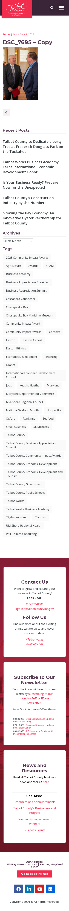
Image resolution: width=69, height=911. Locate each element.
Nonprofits (54, 410)
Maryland (53, 385)
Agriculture (13, 266)
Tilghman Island (16, 517)
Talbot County (15, 435)
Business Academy (18, 274)
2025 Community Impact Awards (27, 258)
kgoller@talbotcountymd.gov (34, 609)
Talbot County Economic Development (31, 464)
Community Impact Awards (23, 332)
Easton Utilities (16, 348)
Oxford (10, 419)
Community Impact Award (23, 323)
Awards (33, 266)
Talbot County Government (24, 484)
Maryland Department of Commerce (30, 394)
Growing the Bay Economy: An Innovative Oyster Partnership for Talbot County (32, 218)
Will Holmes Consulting (21, 534)
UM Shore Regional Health (23, 526)
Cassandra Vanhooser (20, 299)
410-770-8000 (34, 604)
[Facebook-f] (18, 889)
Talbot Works (15, 501)
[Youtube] (39, 889)
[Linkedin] (29, 889)
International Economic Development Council (30, 375)
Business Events (34, 830)
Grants (10, 365)
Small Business (16, 427)
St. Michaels (41, 427)
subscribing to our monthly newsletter (36, 698)
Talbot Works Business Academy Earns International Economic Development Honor (31, 167)
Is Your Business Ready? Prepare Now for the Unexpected (30, 185)
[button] (61, 8)
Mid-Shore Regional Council (24, 402)
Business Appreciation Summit (26, 291)
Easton (10, 340)
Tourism (40, 517)
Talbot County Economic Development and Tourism (34, 474)
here (46, 782)
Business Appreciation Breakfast (28, 282)
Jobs (9, 385)
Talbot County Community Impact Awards (33, 456)
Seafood (48, 419)
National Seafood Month (22, 410)
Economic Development (21, 357)
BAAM (50, 266)
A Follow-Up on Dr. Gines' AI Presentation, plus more (33, 732)
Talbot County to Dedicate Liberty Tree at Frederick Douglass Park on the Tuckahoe (33, 146)
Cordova (54, 332)
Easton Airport (32, 340)
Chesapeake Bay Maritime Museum (29, 315)
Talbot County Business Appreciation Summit (31, 445)
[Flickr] (50, 889)
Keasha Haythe (29, 385)
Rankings (29, 419)
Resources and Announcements (35, 802)
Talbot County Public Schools (25, 493)
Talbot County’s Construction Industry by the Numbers (28, 200)
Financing (51, 357)
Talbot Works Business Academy (27, 509)
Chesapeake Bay (17, 307)
